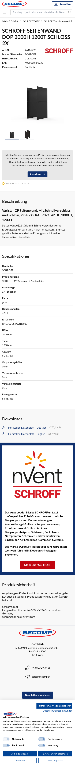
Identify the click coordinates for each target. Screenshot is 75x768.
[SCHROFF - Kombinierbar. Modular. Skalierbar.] (37, 474)
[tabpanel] (37, 99)
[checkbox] (6, 739)
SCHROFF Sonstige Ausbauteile (58, 21)
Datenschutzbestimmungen (57, 710)
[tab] (12, 134)
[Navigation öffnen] (4, 12)
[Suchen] (69, 12)
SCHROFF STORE (31, 21)
